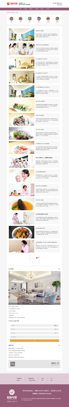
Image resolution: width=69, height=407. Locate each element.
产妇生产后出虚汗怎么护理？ (13, 306)
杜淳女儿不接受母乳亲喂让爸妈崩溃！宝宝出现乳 (17, 350)
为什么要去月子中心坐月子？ (42, 73)
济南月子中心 (13, 12)
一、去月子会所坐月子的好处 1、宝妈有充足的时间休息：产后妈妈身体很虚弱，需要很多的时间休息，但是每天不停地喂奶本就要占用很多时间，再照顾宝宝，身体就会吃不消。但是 (47, 63)
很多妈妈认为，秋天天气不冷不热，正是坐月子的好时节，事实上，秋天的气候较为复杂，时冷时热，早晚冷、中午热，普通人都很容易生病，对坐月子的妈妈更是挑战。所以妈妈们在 (47, 247)
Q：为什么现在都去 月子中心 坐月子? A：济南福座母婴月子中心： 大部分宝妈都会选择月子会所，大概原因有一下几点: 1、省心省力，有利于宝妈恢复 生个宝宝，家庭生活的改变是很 (47, 92)
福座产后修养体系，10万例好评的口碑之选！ (16, 348)
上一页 (32, 258)
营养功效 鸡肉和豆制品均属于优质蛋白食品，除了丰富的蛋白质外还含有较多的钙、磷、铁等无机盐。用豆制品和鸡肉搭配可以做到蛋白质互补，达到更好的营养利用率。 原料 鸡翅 (47, 233)
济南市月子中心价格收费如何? (42, 44)
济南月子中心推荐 (40, 30)
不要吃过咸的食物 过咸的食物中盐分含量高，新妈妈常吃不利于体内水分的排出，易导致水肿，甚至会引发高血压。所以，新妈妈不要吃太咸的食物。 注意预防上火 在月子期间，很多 (47, 120)
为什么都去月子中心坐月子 (41, 59)
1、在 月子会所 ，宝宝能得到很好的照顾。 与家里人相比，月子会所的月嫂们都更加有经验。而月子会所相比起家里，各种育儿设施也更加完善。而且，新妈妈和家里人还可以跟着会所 (47, 78)
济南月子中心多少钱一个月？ (13, 313)
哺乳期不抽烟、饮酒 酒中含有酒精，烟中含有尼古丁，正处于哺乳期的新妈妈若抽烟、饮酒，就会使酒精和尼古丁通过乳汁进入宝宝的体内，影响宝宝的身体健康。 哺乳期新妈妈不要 (47, 162)
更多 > (59, 345)
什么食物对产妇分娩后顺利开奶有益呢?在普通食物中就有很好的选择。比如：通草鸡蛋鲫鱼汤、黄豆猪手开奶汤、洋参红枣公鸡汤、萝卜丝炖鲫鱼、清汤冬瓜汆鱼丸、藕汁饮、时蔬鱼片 (47, 205)
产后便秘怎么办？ (12, 315)
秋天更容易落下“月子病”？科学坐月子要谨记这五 (17, 317)
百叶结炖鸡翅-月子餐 (40, 228)
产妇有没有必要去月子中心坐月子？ (15, 308)
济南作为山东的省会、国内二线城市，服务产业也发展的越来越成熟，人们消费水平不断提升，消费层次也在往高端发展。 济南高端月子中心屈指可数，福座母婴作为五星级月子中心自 (47, 35)
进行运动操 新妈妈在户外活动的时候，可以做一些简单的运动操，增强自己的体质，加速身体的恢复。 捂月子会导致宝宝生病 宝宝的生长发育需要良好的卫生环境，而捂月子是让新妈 (47, 190)
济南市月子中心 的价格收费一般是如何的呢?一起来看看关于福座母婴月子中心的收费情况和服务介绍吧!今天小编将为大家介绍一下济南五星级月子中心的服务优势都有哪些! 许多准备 (47, 49)
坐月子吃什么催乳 (40, 200)
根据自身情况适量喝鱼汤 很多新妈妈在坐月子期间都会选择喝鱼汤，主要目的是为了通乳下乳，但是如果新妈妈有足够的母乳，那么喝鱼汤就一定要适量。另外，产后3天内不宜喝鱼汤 (47, 134)
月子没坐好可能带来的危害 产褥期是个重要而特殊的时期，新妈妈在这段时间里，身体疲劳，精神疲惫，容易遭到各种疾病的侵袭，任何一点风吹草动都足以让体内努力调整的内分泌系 (47, 219)
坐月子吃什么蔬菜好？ (40, 101)
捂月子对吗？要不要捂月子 (41, 186)
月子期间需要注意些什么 (41, 171)
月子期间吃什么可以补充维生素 (42, 143)
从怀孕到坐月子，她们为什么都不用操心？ (16, 352)
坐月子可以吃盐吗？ (40, 115)
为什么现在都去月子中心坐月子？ (43, 87)
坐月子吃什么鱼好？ (40, 129)
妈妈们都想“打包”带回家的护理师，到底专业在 (16, 357)
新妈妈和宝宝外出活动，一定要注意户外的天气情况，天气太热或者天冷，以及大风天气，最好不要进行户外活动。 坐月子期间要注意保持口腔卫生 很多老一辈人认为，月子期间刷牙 (47, 176)
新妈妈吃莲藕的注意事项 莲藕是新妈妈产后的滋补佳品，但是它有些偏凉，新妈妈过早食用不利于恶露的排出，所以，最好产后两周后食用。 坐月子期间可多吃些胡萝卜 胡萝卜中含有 (47, 106)
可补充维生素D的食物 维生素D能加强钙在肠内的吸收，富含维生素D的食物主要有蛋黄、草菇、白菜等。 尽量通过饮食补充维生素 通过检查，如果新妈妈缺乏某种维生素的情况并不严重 (47, 148)
